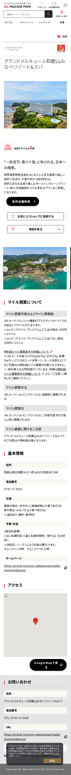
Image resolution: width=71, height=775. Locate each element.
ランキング (44, 22)
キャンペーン (27, 22)
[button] (35, 621)
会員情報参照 (54, 7)
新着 (62, 22)
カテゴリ (8, 22)
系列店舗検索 (21, 201)
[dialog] (34, 754)
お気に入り (42, 7)
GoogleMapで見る (46, 665)
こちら (56, 754)
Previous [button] (5, 269)
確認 (52, 760)
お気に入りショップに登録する (35, 216)
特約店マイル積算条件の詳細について (26, 352)
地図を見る (35, 229)
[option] (36, 269)
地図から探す (62, 16)
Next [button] (66, 269)
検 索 (48, 14)
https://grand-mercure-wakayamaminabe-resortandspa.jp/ (32, 568)
